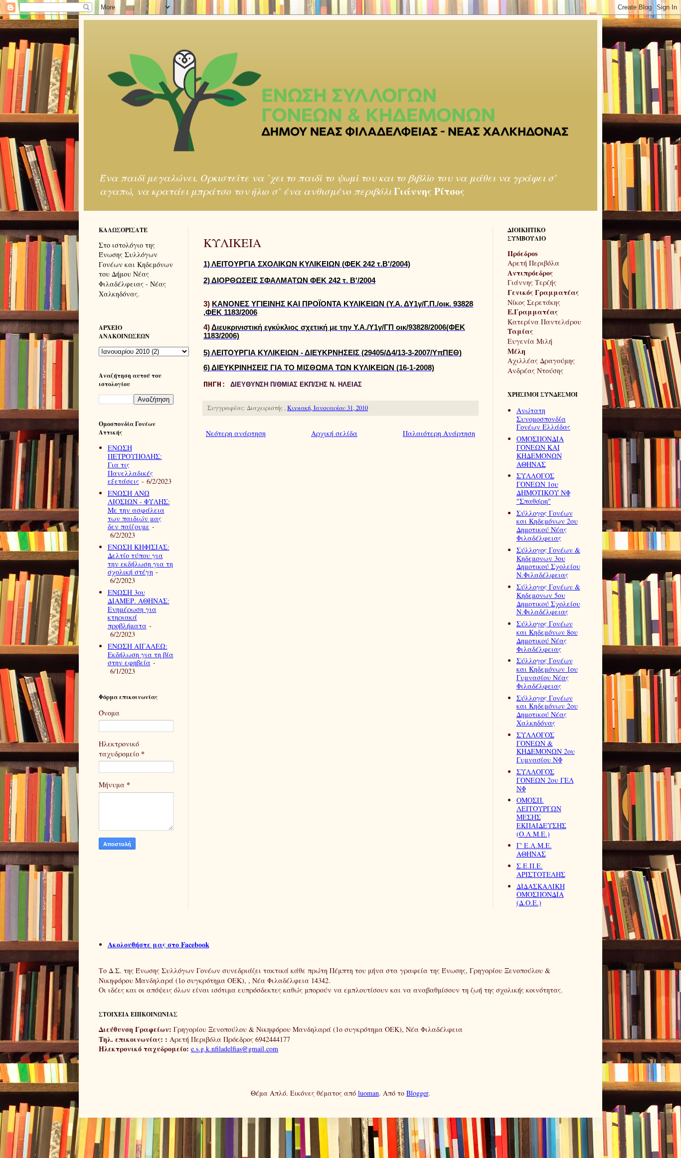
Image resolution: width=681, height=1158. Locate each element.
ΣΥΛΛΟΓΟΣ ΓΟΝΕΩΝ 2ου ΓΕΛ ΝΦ (545, 780)
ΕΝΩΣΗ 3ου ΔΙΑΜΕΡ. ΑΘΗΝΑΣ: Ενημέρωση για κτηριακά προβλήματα (139, 608)
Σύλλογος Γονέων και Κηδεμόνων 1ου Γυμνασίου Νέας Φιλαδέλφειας (547, 673)
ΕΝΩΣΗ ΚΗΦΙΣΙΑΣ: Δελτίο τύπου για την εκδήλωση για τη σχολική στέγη (140, 559)
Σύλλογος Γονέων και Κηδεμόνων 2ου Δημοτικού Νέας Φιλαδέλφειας (547, 525)
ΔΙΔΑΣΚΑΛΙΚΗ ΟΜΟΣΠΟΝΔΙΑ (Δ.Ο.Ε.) (540, 894)
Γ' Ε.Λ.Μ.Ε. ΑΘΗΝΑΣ (534, 850)
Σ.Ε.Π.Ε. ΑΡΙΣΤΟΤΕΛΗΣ (540, 870)
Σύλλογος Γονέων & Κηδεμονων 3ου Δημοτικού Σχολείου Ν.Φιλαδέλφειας (548, 562)
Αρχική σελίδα (334, 433)
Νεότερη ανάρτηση (236, 433)
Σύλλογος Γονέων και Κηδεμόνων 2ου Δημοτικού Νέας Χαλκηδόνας (547, 710)
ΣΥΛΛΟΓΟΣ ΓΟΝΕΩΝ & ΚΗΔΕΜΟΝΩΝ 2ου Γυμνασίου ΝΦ (545, 747)
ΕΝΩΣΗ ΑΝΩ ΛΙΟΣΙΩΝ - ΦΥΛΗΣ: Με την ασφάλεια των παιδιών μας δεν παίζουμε (139, 509)
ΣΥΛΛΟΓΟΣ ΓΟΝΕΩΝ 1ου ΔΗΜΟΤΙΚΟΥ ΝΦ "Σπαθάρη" (543, 488)
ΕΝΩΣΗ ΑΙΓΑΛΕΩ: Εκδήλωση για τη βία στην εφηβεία (140, 654)
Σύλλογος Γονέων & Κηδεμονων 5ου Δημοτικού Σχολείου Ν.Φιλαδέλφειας (548, 599)
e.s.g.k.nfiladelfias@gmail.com (234, 1048)
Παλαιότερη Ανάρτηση (439, 433)
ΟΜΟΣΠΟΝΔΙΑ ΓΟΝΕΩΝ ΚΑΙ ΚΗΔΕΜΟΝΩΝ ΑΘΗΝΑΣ (540, 451)
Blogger (417, 1093)
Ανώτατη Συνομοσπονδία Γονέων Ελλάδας (543, 419)
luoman (368, 1093)
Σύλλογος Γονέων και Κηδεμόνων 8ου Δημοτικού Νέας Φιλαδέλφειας (547, 636)
